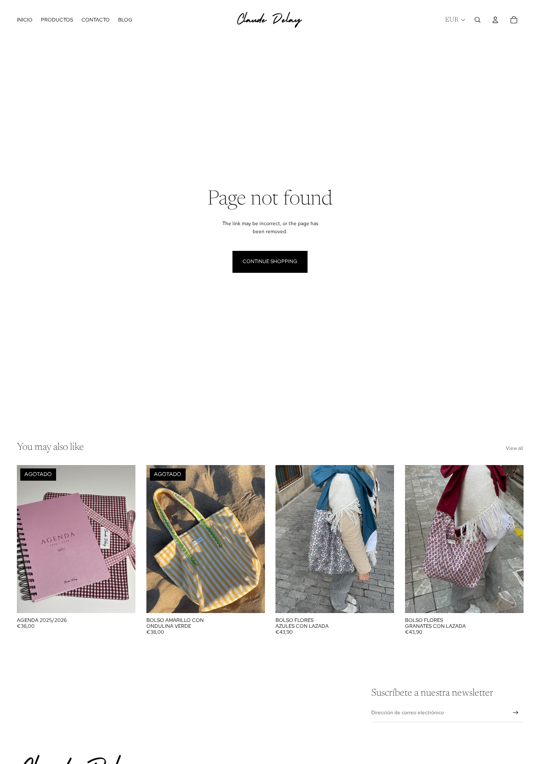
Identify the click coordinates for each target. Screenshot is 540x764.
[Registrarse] (515, 712)
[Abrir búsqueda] (477, 20)
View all (514, 448)
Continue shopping (270, 261)
